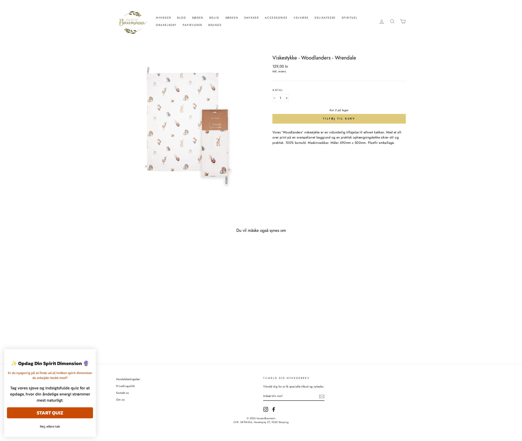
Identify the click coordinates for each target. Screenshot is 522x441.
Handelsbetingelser (128, 379)
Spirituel (349, 18)
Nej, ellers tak (50, 426)
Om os (120, 399)
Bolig (214, 18)
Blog (181, 18)
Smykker (251, 18)
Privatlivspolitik (125, 386)
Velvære (301, 18)
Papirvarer (192, 25)
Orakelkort (166, 25)
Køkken (232, 18)
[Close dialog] (90, 354)
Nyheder (163, 18)
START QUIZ (50, 412)
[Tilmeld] (321, 396)
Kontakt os (122, 393)
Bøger (197, 18)
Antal (277, 90)
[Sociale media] (265, 409)
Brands (215, 25)
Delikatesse (325, 18)
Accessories (276, 18)
